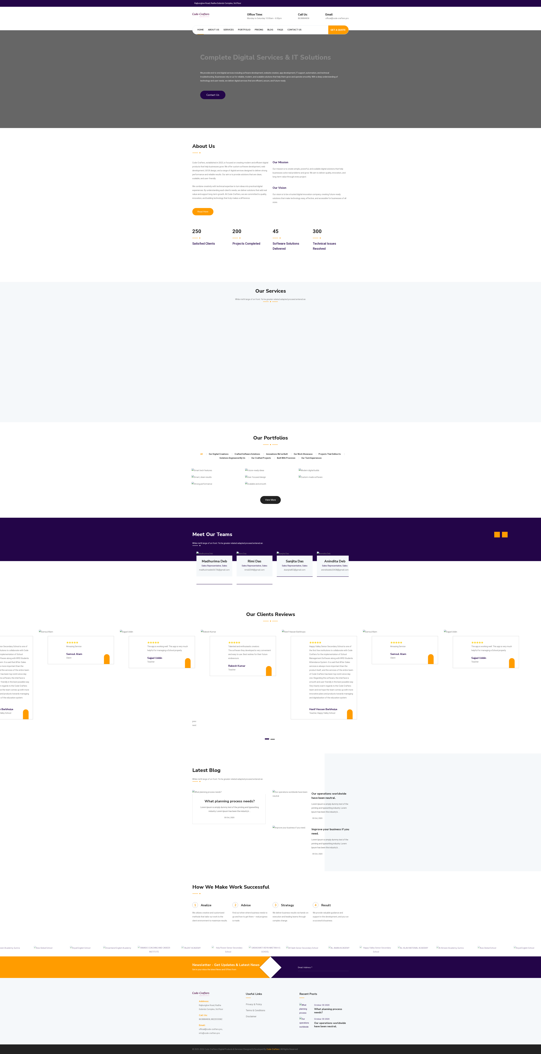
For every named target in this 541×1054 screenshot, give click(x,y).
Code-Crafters (273, 1049)
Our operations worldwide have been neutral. (328, 796)
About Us (213, 29)
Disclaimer (251, 1016)
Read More (202, 211)
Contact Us (294, 29)
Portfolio (244, 29)
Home (200, 29)
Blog (270, 29)
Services (228, 29)
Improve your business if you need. (330, 831)
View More (270, 500)
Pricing (259, 29)
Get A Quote (338, 29)
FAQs (280, 29)
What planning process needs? (230, 801)
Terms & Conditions (255, 1010)
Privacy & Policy (254, 1004)
